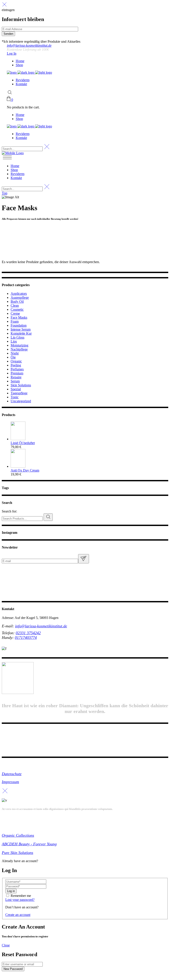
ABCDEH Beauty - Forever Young (29, 844)
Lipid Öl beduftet (23, 443)
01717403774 (26, 637)
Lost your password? (20, 900)
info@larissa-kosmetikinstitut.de (29, 45)
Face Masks (19, 317)
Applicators (19, 293)
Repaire (16, 377)
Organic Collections (18, 835)
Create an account (17, 915)
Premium (17, 373)
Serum (15, 381)
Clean (15, 305)
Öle (13, 357)
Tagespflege (19, 393)
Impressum (10, 782)
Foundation (19, 325)
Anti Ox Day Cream (25, 470)
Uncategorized (21, 401)
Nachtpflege (19, 349)
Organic (16, 361)
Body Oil (17, 301)
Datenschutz (11, 774)
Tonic (15, 397)
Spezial (16, 389)
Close (6, 945)
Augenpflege (20, 297)
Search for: (9, 511)
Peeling (16, 365)
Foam (15, 321)
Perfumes (17, 369)
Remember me (21, 896)
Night (15, 353)
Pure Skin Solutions (17, 852)
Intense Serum (21, 329)
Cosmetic (17, 309)
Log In (11, 53)
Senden (8, 33)
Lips (14, 341)
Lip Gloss (17, 337)
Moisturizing (19, 345)
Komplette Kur (21, 333)
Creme (15, 313)
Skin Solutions (21, 385)
